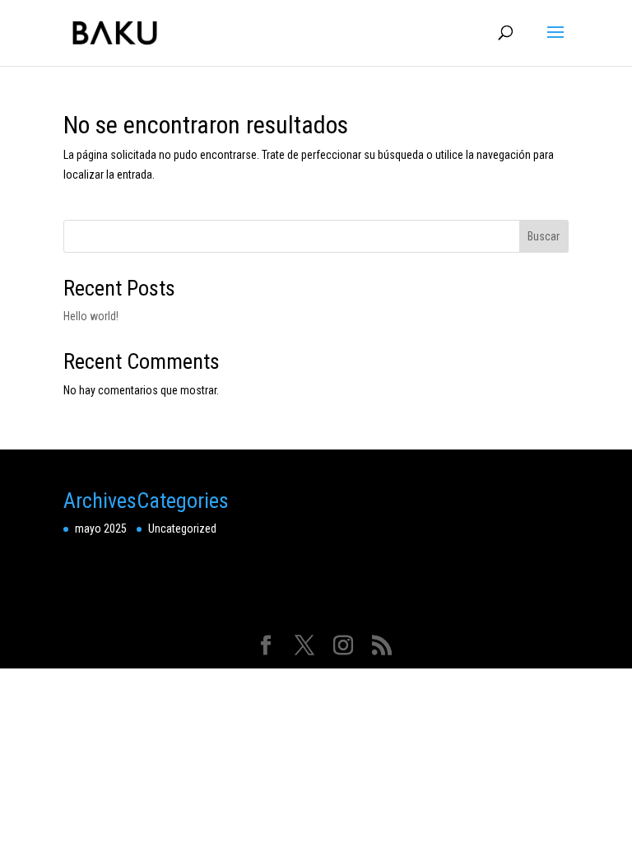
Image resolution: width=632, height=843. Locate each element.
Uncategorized (182, 528)
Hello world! (90, 316)
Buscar (543, 236)
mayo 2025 (101, 528)
